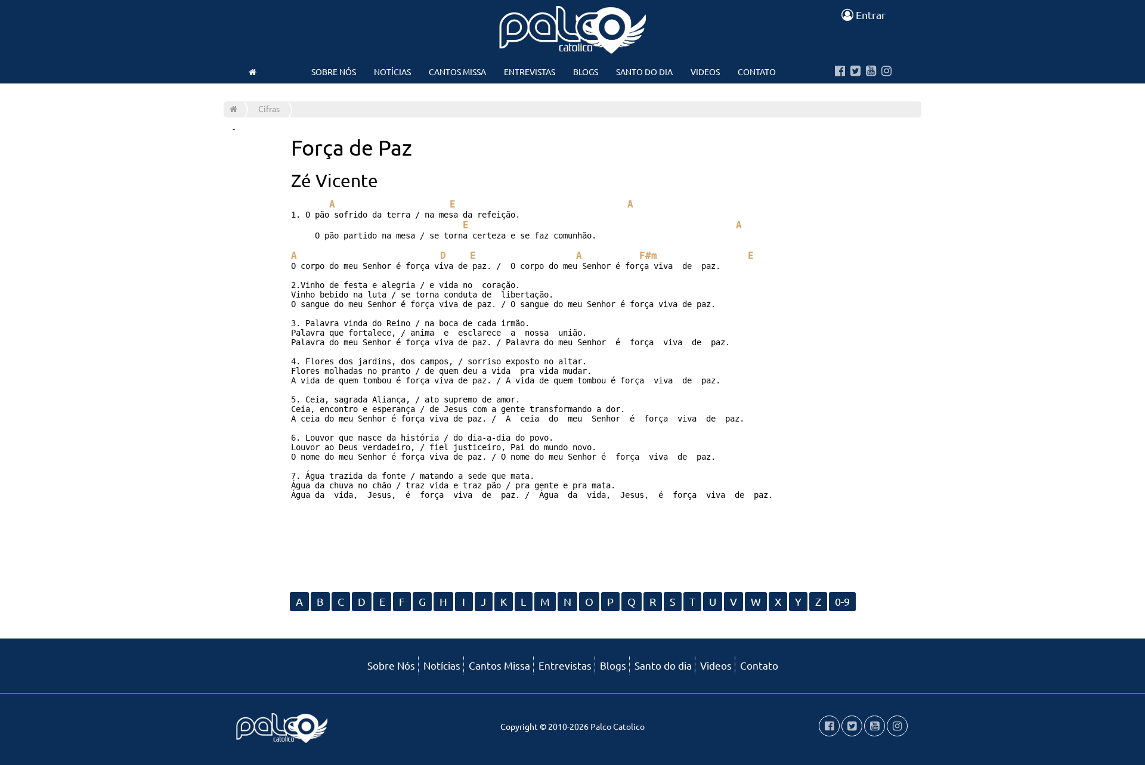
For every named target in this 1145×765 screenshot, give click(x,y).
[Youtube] (871, 71)
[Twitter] (855, 71)
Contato (757, 71)
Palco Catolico (617, 726)
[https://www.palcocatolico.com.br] (252, 71)
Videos (705, 71)
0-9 (842, 601)
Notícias (392, 71)
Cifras (269, 108)
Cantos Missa (457, 71)
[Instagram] (886, 71)
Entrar (869, 14)
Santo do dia (644, 71)
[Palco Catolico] (233, 108)
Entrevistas (529, 71)
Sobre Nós (333, 71)
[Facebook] (840, 71)
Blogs (585, 71)
